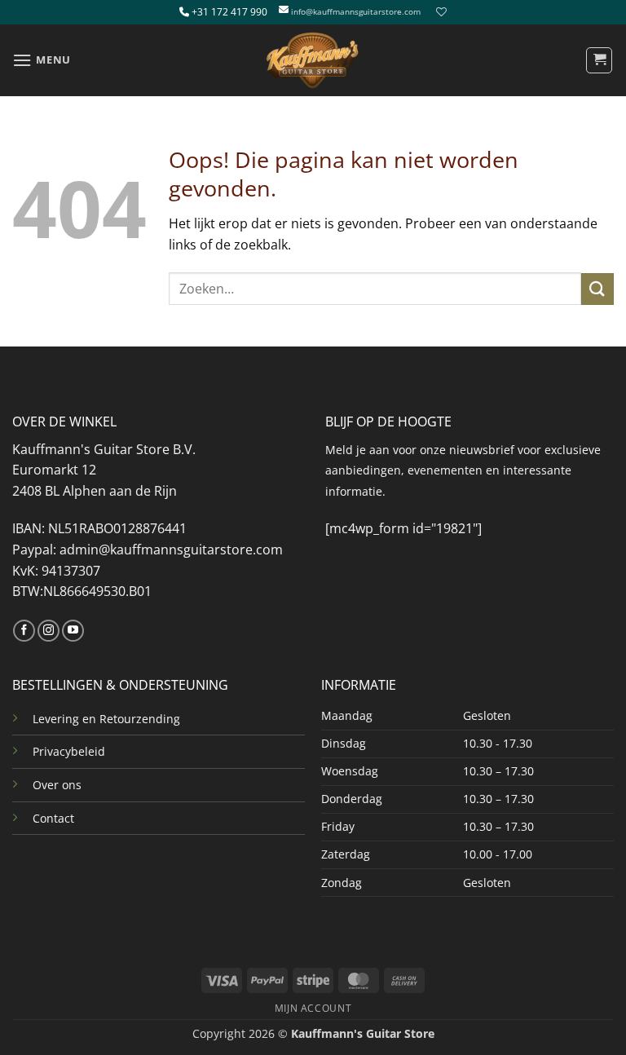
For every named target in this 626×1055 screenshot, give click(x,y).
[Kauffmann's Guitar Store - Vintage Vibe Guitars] (313, 60)
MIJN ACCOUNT (313, 1008)
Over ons (57, 784)
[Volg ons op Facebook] (24, 631)
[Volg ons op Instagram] (48, 631)
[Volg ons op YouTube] (73, 631)
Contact (53, 818)
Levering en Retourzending (106, 718)
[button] (41, 60)
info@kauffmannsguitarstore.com (356, 12)
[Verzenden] (597, 289)
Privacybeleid (69, 751)
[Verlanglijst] (439, 12)
